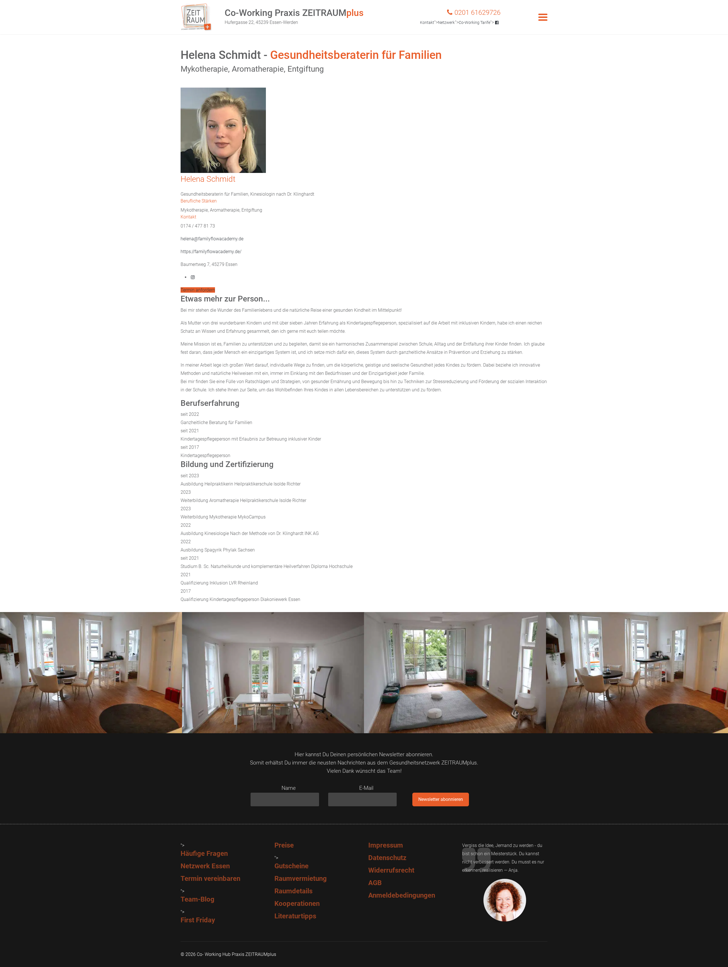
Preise (284, 845)
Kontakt (427, 22)
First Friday (198, 920)
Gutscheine (291, 866)
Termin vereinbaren (210, 879)
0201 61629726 (477, 12)
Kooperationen (297, 904)
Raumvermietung (300, 879)
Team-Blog (197, 899)
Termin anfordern (198, 290)
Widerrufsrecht (391, 870)
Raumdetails (293, 891)
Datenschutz (387, 858)
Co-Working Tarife (474, 22)
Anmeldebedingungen (401, 895)
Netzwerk (446, 22)
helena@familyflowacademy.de (212, 238)
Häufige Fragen (204, 854)
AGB (375, 883)
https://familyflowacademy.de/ (211, 251)
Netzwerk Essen (205, 866)
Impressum (385, 845)
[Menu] (542, 17)
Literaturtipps (295, 916)
